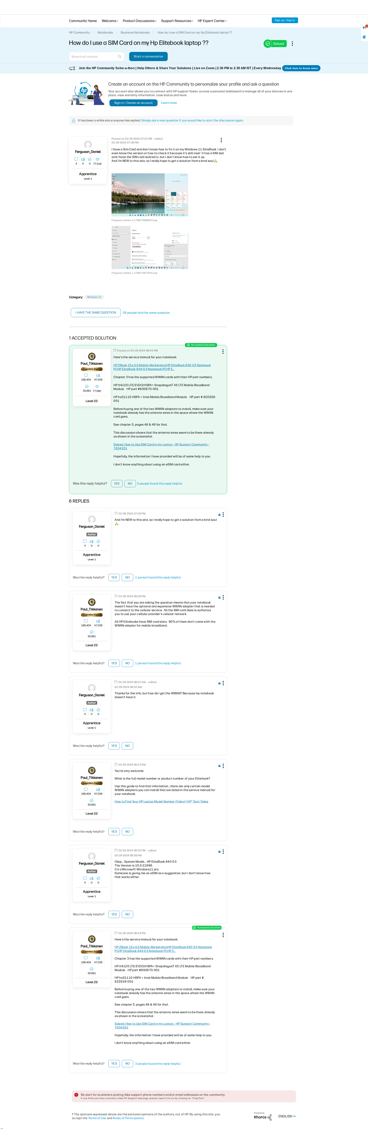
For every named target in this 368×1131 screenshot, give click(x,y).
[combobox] (97, 56)
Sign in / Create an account (133, 103)
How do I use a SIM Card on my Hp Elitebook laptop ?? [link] (195, 32)
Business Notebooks (135, 32)
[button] (220, 139)
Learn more (169, 103)
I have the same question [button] (96, 312)
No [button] (130, 483)
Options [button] (294, 43)
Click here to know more (301, 68)
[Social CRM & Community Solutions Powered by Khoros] (262, 1116)
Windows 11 (94, 297)
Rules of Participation (128, 1118)
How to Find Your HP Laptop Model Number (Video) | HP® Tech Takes (161, 801)
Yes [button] (117, 483)
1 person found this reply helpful (158, 577)
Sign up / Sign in (285, 20)
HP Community (79, 32)
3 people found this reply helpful (159, 483)
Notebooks (105, 32)
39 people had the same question (146, 312)
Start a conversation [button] (148, 56)
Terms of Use (97, 1118)
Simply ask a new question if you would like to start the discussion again (192, 120)
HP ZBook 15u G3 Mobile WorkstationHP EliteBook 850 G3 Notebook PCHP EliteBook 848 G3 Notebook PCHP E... (162, 367)
